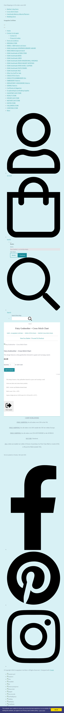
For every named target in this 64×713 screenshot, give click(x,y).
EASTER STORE (11, 103)
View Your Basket (25, 338)
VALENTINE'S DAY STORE (14, 93)
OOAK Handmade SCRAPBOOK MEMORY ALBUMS (21, 48)
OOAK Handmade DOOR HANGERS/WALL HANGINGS (22, 61)
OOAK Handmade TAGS (14, 70)
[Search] (30, 318)
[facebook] (33, 549)
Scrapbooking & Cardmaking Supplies (18, 90)
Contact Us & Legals (13, 33)
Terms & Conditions (13, 41)
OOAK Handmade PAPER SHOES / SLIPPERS (19, 66)
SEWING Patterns (12, 85)
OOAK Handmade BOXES (14, 56)
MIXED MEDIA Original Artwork (16, 51)
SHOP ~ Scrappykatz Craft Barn (15, 333)
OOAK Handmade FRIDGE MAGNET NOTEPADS (20, 63)
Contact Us (13, 36)
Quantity (6, 364)
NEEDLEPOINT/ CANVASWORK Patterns (18, 83)
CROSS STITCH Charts (13, 75)
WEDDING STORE (12, 43)
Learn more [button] (42, 710)
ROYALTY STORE (11, 95)
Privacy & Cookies (15, 38)
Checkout (22, 255)
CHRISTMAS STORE (12, 108)
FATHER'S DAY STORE (13, 98)
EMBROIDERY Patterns (13, 80)
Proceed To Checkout (38, 338)
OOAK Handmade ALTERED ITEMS (17, 53)
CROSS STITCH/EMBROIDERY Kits (16, 78)
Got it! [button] (56, 709)
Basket (14, 255)
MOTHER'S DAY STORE (13, 100)
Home (9, 31)
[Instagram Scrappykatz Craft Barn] (33, 666)
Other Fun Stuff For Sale (14, 73)
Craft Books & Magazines (14, 88)
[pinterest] (33, 605)
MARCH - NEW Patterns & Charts (16, 46)
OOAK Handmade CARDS (14, 58)
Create (52, 670)
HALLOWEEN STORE (13, 105)
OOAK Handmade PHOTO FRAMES (17, 68)
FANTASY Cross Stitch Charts (45, 333)
